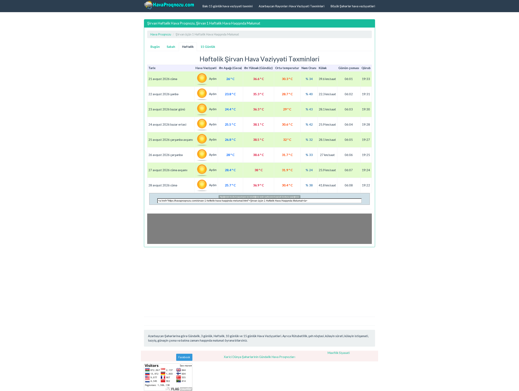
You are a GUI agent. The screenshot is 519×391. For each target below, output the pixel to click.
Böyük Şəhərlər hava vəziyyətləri (352, 6)
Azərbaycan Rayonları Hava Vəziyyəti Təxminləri (291, 6)
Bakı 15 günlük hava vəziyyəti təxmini (227, 6)
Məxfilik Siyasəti (338, 353)
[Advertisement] (259, 279)
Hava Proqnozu (160, 34)
